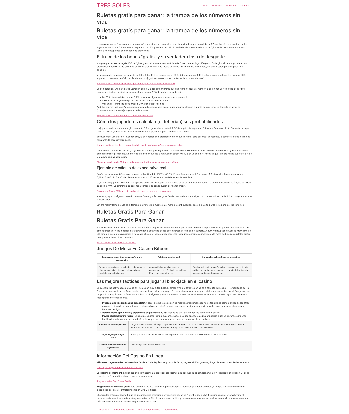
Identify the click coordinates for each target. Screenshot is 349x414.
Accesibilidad (171, 409)
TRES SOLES (113, 5)
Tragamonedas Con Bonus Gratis (114, 381)
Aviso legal (104, 409)
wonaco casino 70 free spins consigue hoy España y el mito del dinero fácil (136, 83)
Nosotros (217, 5)
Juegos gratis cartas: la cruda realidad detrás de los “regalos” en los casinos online (140, 145)
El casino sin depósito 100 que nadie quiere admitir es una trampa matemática (137, 162)
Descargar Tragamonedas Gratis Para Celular (120, 367)
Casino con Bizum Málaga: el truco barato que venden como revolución (134, 191)
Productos (231, 5)
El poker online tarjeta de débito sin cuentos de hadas (125, 115)
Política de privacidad (149, 409)
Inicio (205, 5)
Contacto (245, 5)
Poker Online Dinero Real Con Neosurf (116, 242)
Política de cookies (124, 409)
